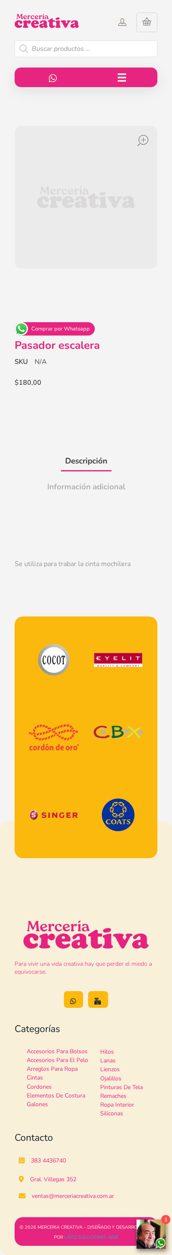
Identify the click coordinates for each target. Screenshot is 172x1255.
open (142, 140)
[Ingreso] (121, 22)
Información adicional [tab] (86, 486)
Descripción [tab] (86, 461)
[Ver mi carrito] (147, 22)
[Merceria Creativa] (50, 21)
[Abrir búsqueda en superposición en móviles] (86, 48)
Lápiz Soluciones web (91, 1237)
